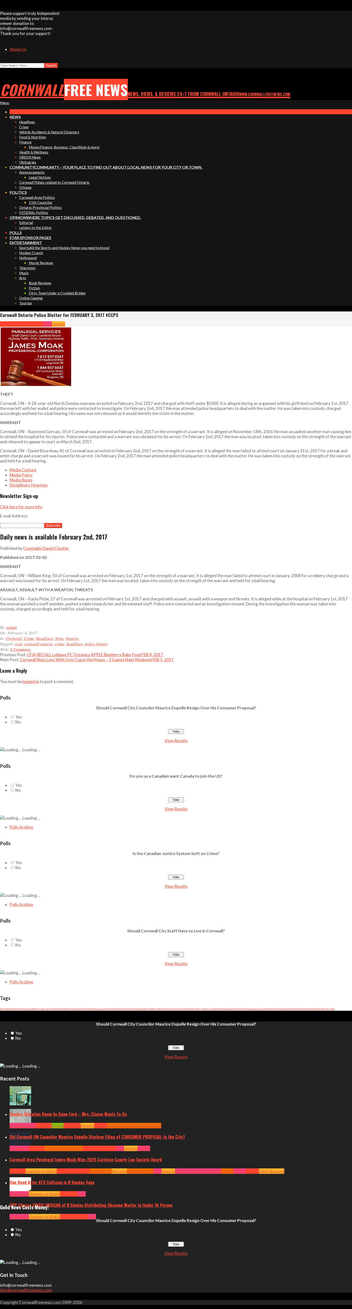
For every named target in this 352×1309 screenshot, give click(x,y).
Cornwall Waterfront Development (275, 1008)
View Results (176, 740)
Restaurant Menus (105, 1008)
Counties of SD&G (41, 1171)
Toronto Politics (62, 1008)
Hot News (108, 1148)
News (47, 324)
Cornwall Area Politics (64, 1148)
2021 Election (181, 1008)
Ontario (58, 324)
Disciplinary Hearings (29, 485)
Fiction (298, 1008)
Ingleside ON (101, 1171)
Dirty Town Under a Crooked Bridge (208, 1008)
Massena (121, 1008)
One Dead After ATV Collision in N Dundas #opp (52, 1182)
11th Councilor (248, 1008)
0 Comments (20, 649)
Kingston (119, 1171)
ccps (18, 644)
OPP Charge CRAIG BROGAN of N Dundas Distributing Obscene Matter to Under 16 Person (91, 1205)
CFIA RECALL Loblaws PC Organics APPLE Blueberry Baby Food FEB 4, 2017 (95, 654)
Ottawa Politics (149, 1008)
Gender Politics (86, 1008)
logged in (31, 681)
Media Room (21, 479)
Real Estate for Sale (324, 1008)
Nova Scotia (6, 1008)
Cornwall (8, 324)
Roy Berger (18, 1008)
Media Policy (21, 474)
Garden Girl (234, 1008)
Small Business (271, 1171)
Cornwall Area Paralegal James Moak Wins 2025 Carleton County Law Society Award (86, 1159)
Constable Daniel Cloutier (46, 548)
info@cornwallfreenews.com (26, 1290)
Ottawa (227, 1171)
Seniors (100, 1125)
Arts (13, 1125)
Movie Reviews (165, 1008)
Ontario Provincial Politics (198, 1171)
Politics (143, 1148)
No (18, 721)
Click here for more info (21, 506)
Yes (18, 716)
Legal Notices (32, 1008)
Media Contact (23, 469)
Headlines (34, 324)
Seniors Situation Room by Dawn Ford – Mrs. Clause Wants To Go (68, 1114)
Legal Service (47, 1008)
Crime (21, 324)
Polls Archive (21, 827)
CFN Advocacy (133, 1008)
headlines (74, 644)
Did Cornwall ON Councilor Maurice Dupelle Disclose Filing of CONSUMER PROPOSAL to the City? (97, 1137)
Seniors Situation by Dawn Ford (134, 1125)
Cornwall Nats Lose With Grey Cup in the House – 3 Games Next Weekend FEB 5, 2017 (97, 659)
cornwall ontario (38, 644)
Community (26, 1125)
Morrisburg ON (140, 1171)
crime (59, 644)
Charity (74, 1008)
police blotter (96, 644)
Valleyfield (307, 1008)
